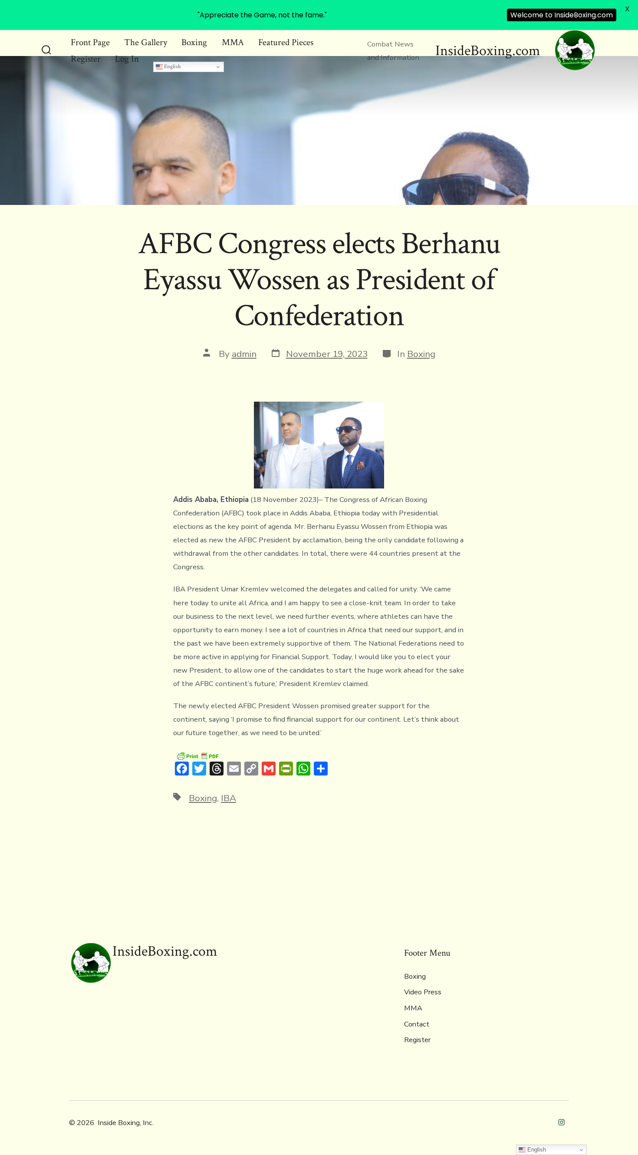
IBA (228, 798)
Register (86, 59)
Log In (127, 59)
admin (244, 354)
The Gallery (145, 42)
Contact (416, 1024)
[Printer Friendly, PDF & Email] (197, 755)
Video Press (422, 992)
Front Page (90, 42)
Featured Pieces (285, 42)
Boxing (194, 42)
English (172, 66)
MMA (233, 42)
